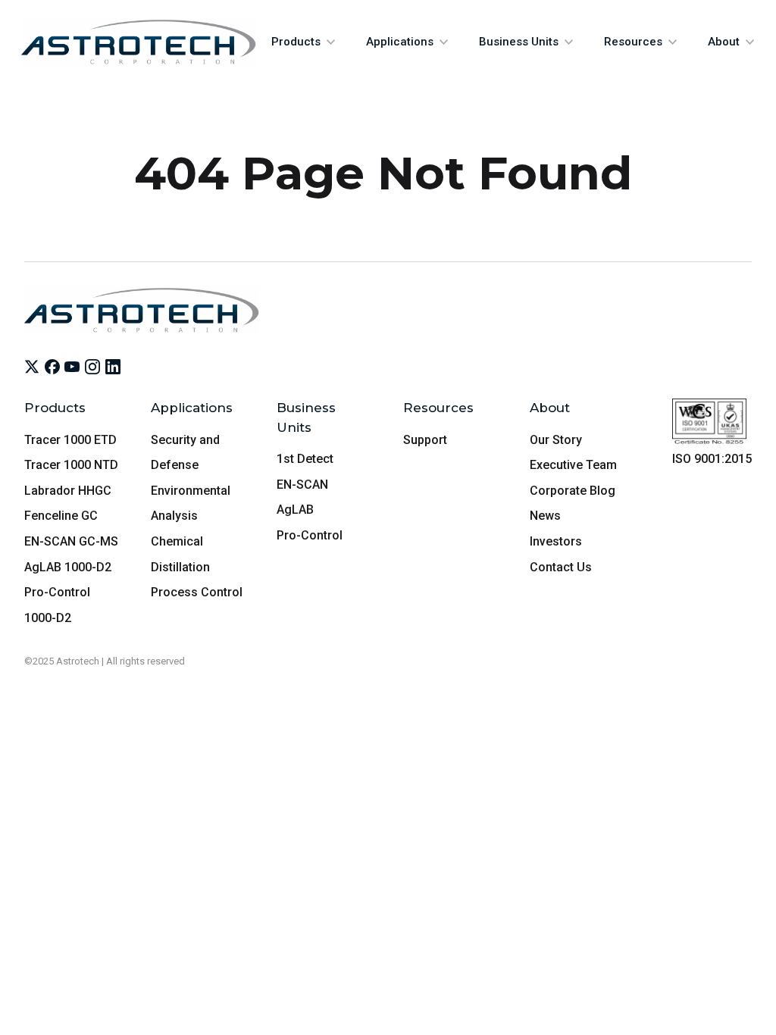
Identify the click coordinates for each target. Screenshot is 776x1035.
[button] (303, 42)
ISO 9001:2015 (712, 459)
